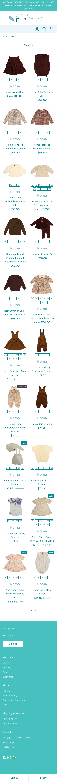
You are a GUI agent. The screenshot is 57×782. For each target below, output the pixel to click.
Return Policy (10, 718)
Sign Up (7, 667)
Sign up (13, 643)
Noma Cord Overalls (42, 423)
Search (6, 672)
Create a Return (11, 723)
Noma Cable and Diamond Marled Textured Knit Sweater (15, 258)
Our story (7, 691)
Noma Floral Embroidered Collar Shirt (15, 201)
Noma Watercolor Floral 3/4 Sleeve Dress (15, 593)
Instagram (8, 746)
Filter (43, 777)
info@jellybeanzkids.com (16, 737)
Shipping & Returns (13, 713)
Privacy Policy (10, 695)
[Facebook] (5, 758)
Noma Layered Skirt (15, 92)
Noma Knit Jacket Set (42, 254)
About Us (7, 685)
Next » (32, 610)
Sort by (14, 777)
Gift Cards (8, 676)
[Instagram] (9, 758)
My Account (9, 657)
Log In (6, 663)
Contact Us (8, 732)
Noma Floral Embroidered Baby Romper (15, 427)
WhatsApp (8, 742)
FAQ (5, 704)
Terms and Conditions (14, 700)
